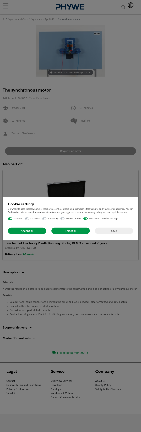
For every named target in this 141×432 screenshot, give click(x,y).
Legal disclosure (119, 212)
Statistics (35, 218)
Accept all (27, 230)
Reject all (70, 230)
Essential (18, 218)
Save (114, 230)
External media (73, 218)
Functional (94, 218)
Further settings (110, 218)
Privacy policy (95, 212)
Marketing (53, 218)
